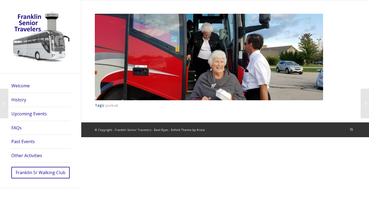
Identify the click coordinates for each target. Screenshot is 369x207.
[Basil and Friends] (4, 103)
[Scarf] (365, 103)
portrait (112, 105)
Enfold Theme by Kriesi (188, 130)
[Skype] (351, 129)
